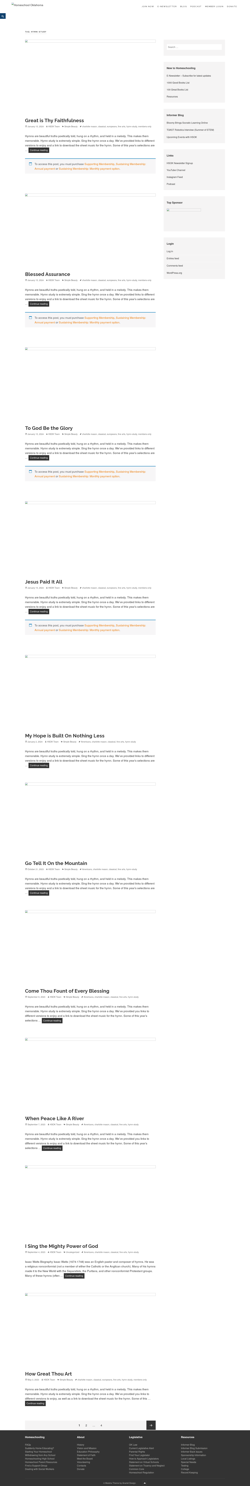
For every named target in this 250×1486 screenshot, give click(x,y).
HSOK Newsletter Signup (180, 163)
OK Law (133, 1444)
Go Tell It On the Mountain (56, 863)
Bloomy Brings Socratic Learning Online (187, 122)
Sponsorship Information (193, 1455)
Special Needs (188, 1462)
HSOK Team (54, 126)
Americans (86, 741)
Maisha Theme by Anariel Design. (121, 1483)
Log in (170, 251)
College (185, 1469)
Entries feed (173, 258)
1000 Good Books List (178, 82)
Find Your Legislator (139, 1455)
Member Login (214, 6)
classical (102, 126)
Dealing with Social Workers (39, 1469)
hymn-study (131, 126)
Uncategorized (72, 1252)
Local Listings (188, 1458)
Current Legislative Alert (141, 1448)
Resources (172, 96)
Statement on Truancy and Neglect (146, 1465)
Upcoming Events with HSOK (182, 137)
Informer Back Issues (191, 1451)
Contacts (81, 1465)
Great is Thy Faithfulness (54, 120)
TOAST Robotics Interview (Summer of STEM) (190, 129)
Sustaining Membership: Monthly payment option (89, 168)
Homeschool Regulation (141, 1472)
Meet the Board (85, 1458)
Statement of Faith (86, 1455)
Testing (184, 1465)
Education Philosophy (88, 1451)
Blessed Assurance (47, 274)
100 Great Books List (177, 89)
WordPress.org (174, 272)
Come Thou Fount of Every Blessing (67, 991)
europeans (112, 126)
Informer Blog (188, 1444)
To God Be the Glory (49, 428)
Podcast (196, 6)
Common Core (136, 1469)
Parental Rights (137, 1451)
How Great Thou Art (48, 1374)
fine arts (121, 126)
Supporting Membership (99, 164)
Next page (151, 1425)
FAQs (28, 1444)
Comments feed (175, 265)
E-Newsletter (167, 6)
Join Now (148, 6)
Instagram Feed (175, 177)
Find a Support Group (36, 1465)
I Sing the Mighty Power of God (61, 1246)
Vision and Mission (86, 1448)
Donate (232, 6)
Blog (183, 6)
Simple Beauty (71, 126)
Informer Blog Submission (194, 1448)
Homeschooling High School (40, 1458)
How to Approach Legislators (144, 1458)
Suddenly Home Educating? (39, 1448)
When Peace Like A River (54, 1118)
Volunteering (83, 1462)
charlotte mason (89, 126)
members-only (144, 126)
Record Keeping (189, 1472)
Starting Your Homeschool (38, 1451)
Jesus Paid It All (43, 582)
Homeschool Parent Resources (41, 1462)
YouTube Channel (176, 170)
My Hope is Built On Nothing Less (64, 736)
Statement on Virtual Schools (144, 1462)
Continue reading (39, 150)
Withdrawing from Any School (40, 1455)
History (80, 1444)
